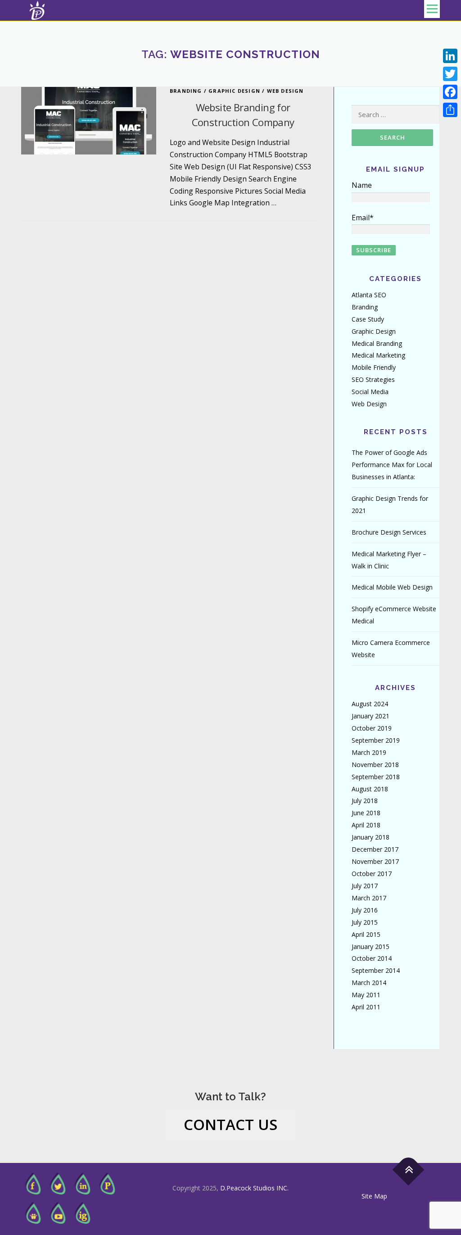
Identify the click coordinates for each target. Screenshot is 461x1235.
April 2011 (366, 1007)
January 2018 (370, 837)
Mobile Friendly (374, 367)
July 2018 (365, 800)
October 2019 (372, 728)
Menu (432, 9)
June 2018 (366, 812)
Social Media (370, 391)
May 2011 (366, 994)
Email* (363, 217)
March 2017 (369, 898)
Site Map (374, 1196)
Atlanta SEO (369, 295)
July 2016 (365, 910)
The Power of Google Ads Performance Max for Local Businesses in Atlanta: (392, 464)
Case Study (368, 319)
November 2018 (375, 764)
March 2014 (369, 982)
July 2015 (365, 922)
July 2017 (365, 885)
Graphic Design (234, 90)
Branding (186, 90)
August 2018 (370, 789)
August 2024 (370, 703)
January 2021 (370, 716)
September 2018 (376, 776)
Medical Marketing (378, 355)
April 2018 (366, 825)
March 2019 (369, 752)
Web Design (285, 90)
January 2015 (370, 946)
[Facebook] (450, 92)
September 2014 (376, 970)
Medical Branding (377, 343)
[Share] (450, 110)
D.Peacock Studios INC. (254, 1188)
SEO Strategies (373, 379)
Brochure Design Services (389, 532)
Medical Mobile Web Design (392, 587)
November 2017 (375, 861)
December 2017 (375, 849)
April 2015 (366, 934)
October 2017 (372, 873)
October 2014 (372, 958)
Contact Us (230, 1124)
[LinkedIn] (450, 56)
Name (362, 185)
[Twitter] (450, 74)
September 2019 (376, 740)
